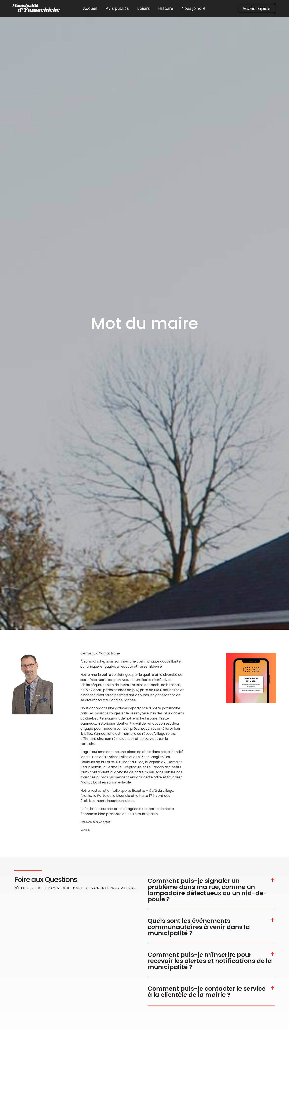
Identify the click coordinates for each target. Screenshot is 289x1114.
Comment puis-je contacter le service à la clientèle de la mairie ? (207, 991)
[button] (211, 890)
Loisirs (143, 8)
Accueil (90, 8)
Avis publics (117, 8)
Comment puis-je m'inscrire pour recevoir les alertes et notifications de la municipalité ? (210, 960)
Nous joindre (193, 8)
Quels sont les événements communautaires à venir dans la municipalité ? (199, 927)
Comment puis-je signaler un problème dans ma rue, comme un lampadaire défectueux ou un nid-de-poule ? (207, 889)
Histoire (165, 8)
